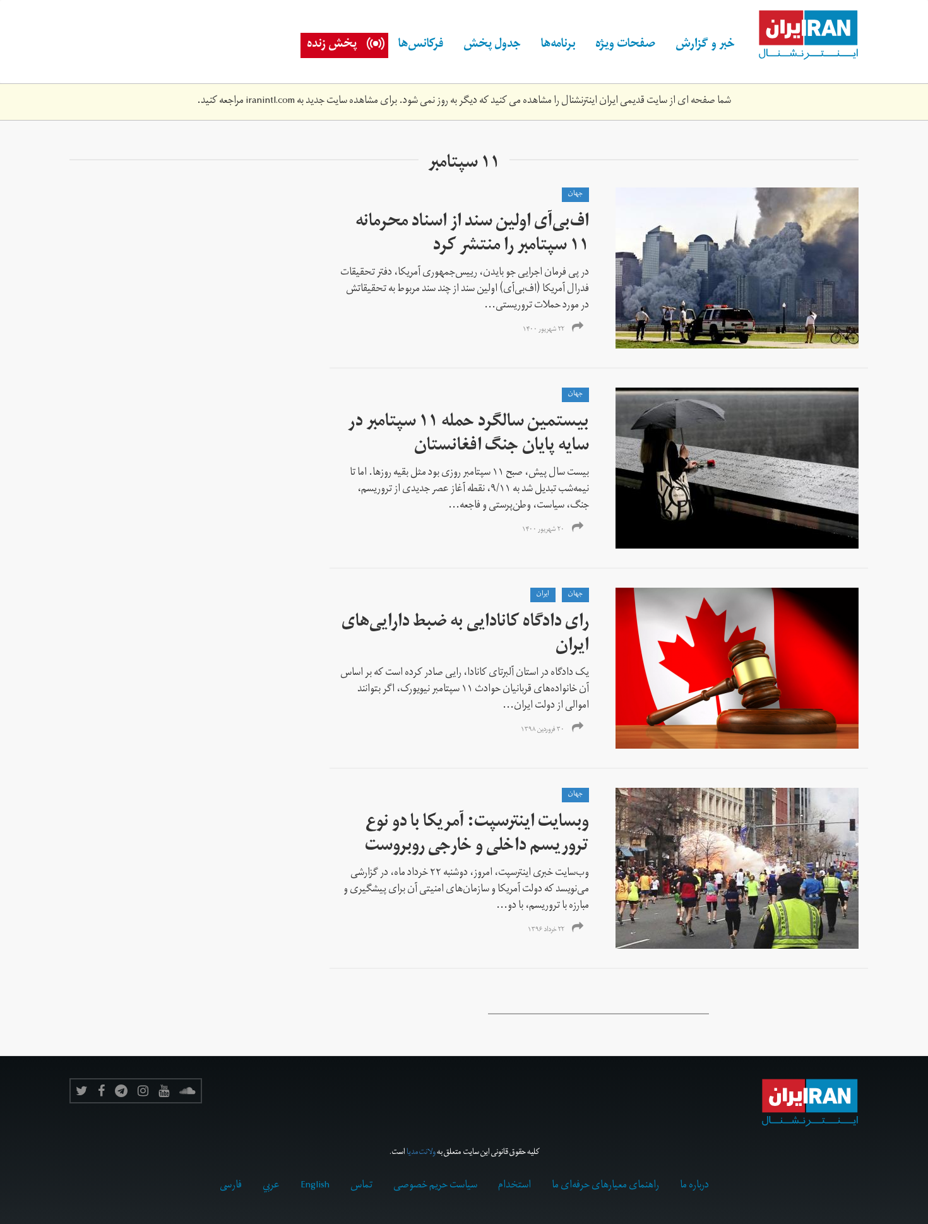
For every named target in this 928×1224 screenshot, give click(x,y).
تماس (361, 1186)
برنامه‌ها (558, 45)
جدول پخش (492, 45)
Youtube (163, 1090)
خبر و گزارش (705, 45)
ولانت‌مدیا (421, 1153)
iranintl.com (270, 101)
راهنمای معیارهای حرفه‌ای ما (605, 1186)
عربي (271, 1186)
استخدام (514, 1186)
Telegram (121, 1090)
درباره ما (694, 1186)
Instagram (143, 1090)
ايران (543, 594)
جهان (575, 194)
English (315, 1186)
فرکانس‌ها (420, 45)
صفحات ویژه (625, 45)
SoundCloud (187, 1090)
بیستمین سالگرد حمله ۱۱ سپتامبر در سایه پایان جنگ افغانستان (468, 435)
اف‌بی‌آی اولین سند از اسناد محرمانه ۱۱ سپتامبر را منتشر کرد (472, 235)
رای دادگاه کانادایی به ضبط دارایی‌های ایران (465, 635)
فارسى (231, 1186)
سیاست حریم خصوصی (435, 1186)
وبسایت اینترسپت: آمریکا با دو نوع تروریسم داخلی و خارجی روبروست (477, 835)
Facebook (101, 1090)
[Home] (802, 35)
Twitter (82, 1090)
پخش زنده (332, 45)
